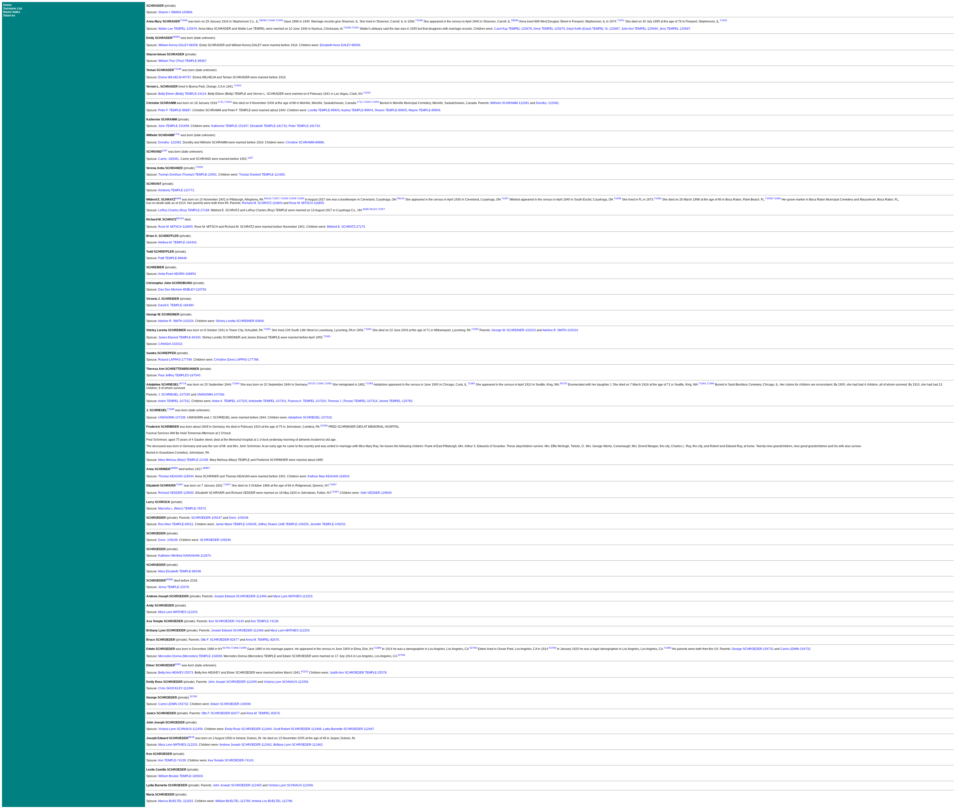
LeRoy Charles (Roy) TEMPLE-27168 (183, 210)
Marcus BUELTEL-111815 (175, 801)
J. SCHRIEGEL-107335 (174, 394)
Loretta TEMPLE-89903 (324, 110)
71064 (235, 383)
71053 (237, 85)
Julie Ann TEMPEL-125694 (639, 28)
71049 (271, 20)
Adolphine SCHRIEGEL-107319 (310, 417)
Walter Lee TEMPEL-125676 (177, 28)
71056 (199, 167)
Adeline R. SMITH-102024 (176, 321)
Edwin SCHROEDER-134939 (231, 704)
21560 (324, 425)
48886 (174, 468)
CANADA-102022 (170, 344)
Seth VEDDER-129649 (376, 493)
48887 (206, 468)
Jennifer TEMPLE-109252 (327, 524)
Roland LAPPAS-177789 (175, 359)
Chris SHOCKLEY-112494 (176, 688)
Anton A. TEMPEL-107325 (229, 401)
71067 (179, 484)
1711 (221, 102)
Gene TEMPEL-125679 (549, 28)
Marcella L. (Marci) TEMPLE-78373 (182, 508)
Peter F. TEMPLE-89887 (174, 110)
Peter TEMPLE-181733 (304, 126)
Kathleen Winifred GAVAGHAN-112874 (184, 555)
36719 (182, 383)
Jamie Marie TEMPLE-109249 (236, 524)
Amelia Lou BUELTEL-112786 (272, 801)
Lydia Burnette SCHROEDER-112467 (348, 729)
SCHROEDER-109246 (215, 540)
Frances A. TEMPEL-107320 (307, 401)
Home (7, 5)
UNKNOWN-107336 (210, 394)
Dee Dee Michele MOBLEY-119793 (182, 289)
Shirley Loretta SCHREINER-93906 (240, 321)
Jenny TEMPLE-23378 (173, 587)
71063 (475, 329)
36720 (311, 383)
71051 (621, 20)
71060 (300, 198)
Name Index (11, 12)
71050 (279, 20)
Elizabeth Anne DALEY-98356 (340, 45)
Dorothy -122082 (547, 103)
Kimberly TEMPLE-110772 (176, 190)
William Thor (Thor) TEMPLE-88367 (182, 61)
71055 (375, 102)
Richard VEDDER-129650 (176, 493)
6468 (178, 198)
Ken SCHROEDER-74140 (226, 621)
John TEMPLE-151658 (173, 126)
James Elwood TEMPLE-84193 (179, 337)
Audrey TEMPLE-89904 (357, 110)
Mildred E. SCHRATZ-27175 (346, 226)
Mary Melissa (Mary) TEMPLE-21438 (183, 460)
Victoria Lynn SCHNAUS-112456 (286, 682)
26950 (176, 36)
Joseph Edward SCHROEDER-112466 (240, 596)
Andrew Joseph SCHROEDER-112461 (245, 744)
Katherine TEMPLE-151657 (230, 126)
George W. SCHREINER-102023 (513, 330)
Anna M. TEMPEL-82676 (262, 639)
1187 (164, 150)
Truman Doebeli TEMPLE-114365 (262, 174)
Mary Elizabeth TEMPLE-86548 (179, 571)
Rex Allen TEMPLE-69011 (175, 524)
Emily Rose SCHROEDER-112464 (248, 729)
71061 (267, 329)
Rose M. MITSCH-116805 (306, 203)
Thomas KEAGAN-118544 (176, 476)
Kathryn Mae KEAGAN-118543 (328, 476)
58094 (263, 20)
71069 (242, 647)
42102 (304, 671)
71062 (368, 329)
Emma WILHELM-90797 (174, 77)
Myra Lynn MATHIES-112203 (293, 596)
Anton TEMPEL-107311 (174, 401)
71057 (276, 198)
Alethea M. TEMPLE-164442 (177, 242)
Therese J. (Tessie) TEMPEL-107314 (353, 401)
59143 (267, 198)
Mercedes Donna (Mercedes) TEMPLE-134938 (190, 656)
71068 (234, 647)
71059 (292, 198)
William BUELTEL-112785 (232, 801)
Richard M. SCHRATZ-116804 (262, 203)
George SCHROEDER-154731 (753, 649)
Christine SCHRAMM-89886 (305, 142)
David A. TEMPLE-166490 (176, 305)
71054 (228, 102)
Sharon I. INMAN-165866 (175, 12)
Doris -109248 (238, 517)
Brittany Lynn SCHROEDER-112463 (297, 744)
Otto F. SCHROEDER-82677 (220, 639)
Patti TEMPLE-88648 (172, 258)
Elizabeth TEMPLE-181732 (268, 126)
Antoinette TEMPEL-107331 (267, 401)
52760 (226, 647)
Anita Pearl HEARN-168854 (177, 274)
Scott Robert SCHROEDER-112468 (297, 729)
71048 (183, 20)
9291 (178, 664)
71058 (284, 198)
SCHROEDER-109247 (206, 517)
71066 (710, 383)
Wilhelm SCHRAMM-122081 (509, 103)
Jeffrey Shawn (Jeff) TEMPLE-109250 (283, 524)
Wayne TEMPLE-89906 (424, 110)
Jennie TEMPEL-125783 (395, 401)
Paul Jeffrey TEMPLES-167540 (179, 375)
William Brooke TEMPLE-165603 (180, 776)
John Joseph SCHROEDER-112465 (232, 682)
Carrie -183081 (168, 159)
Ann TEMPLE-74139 (264, 621)
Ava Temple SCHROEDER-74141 (231, 760)
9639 (191, 737)
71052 (723, 20)
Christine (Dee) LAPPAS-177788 (236, 359)
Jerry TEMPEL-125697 (674, 28)
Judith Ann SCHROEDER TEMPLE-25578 (358, 672)
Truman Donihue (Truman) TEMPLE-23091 (187, 174)
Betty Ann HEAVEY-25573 (175, 672)
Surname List (12, 8)
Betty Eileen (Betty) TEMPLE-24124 (182, 94)
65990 (169, 579)
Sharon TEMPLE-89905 (391, 110)
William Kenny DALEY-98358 (178, 45)
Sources (9, 15)
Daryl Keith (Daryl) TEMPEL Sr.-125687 (593, 28)
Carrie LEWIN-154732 (795, 649)
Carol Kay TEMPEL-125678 (513, 28)
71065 (328, 383)
